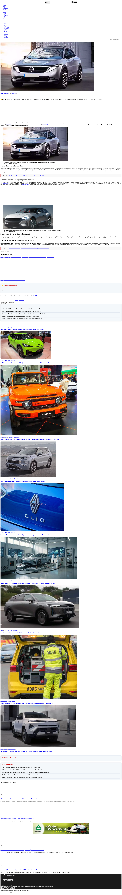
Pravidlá (4, 12)
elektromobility (25, 184)
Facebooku (43, 295)
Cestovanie (5, 15)
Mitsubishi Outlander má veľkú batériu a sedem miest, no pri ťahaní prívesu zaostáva (20, 316)
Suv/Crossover (6, 9)
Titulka (4, 5)
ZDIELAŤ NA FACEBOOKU (7, 302)
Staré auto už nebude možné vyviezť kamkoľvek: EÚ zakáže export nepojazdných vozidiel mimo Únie (29, 248)
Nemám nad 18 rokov (5, 893)
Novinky (5, 13)
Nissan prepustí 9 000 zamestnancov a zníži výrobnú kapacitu (13, 280)
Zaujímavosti (5, 8)
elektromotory (6, 183)
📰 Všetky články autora (7, 290)
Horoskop (5, 18)
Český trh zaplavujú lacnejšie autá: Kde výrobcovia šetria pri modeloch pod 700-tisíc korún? (22, 311)
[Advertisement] (39, 110)
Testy (4, 14)
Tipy (4, 7)
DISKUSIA (3, 303)
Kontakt (5, 876)
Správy (4, 6)
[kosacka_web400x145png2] (61, 828)
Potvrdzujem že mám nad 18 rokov (8, 892)
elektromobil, (45, 124)
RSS (4, 874)
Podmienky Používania (8, 879)
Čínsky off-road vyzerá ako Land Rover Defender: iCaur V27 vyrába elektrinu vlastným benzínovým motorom (26, 313)
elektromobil (8, 124)
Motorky (5, 17)
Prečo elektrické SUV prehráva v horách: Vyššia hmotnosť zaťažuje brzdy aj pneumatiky (21, 308)
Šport (4, 16)
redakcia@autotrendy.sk (19, 300)
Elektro (4, 10)
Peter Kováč (7, 119)
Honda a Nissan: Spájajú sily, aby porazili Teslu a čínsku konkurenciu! (15, 277)
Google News (36, 295)
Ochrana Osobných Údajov (9, 880)
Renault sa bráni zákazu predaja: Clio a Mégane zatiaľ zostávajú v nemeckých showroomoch (22, 318)
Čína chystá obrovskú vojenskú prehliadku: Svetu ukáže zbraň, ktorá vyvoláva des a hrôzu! (27, 175)
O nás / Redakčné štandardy (9, 875)
